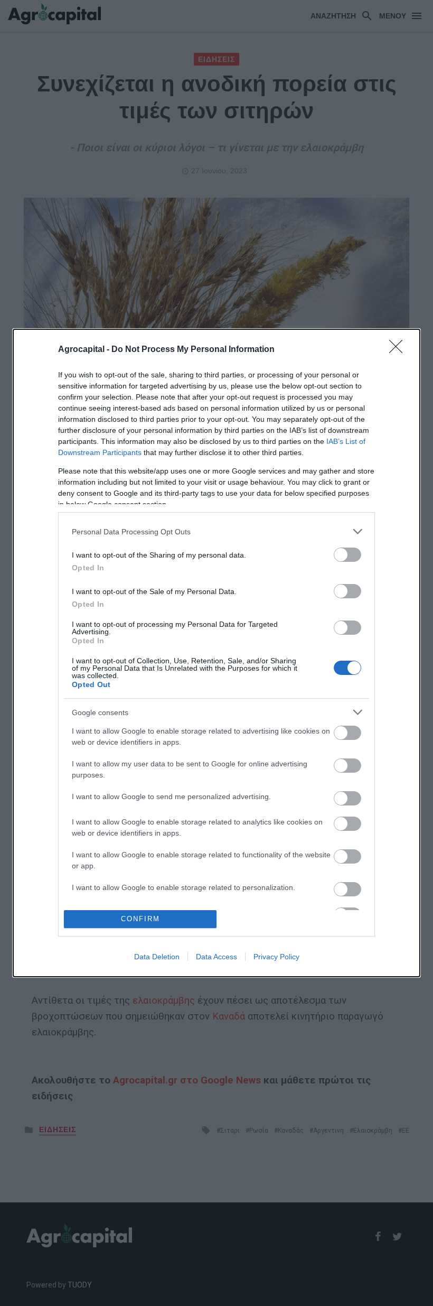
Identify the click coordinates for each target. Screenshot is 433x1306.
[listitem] (216, 531)
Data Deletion (157, 956)
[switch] (347, 555)
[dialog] (216, 652)
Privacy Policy (276, 956)
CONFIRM (140, 919)
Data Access (216, 956)
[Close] (399, 350)
